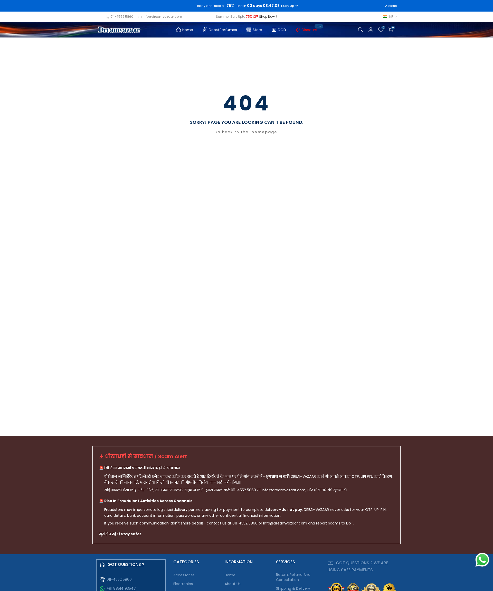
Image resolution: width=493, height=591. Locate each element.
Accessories (184, 575)
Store (257, 29)
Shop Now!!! (268, 16)
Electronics (183, 583)
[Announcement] (246, 6)
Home (187, 29)
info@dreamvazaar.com (162, 16)
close (103, 5)
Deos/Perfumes (223, 29)
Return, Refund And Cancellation (293, 577)
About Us (233, 583)
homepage (264, 132)
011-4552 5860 (121, 16)
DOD (282, 29)
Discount (311, 29)
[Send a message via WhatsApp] (482, 560)
